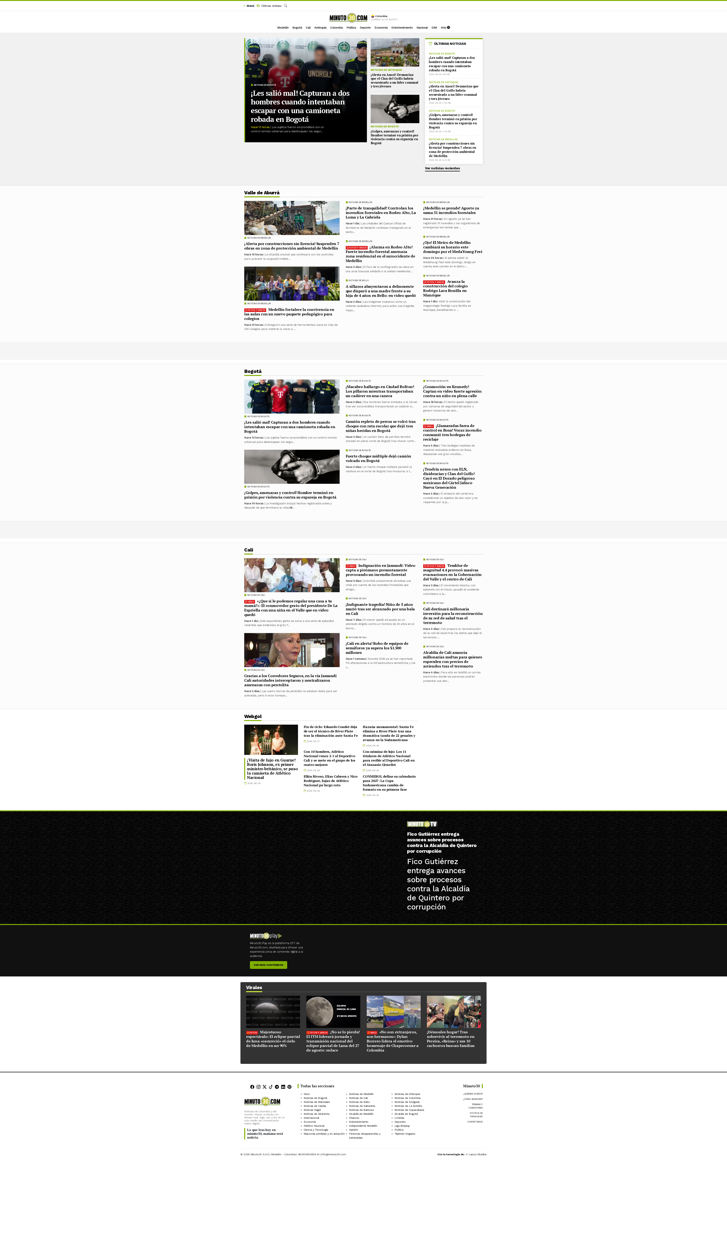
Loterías (399, 1117)
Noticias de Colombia (407, 1097)
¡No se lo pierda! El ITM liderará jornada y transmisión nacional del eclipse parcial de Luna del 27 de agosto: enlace (333, 1041)
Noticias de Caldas (315, 1105)
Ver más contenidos (268, 964)
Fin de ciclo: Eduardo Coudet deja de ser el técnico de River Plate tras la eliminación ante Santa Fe (331, 731)
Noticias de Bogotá (265, 85)
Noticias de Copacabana (409, 1109)
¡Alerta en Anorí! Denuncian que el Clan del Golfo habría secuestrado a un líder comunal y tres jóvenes (394, 80)
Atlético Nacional (314, 1125)
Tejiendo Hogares (405, 1133)
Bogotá (297, 27)
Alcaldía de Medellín (361, 1113)
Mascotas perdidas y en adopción (324, 1133)
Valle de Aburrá (262, 192)
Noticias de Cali (435, 559)
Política (351, 27)
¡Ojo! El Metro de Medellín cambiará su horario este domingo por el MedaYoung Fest (452, 247)
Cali (308, 27)
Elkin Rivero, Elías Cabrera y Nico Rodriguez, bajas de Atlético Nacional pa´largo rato (330, 780)
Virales (254, 987)
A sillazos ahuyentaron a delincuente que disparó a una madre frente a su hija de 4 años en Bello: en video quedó (381, 291)
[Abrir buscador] (285, 6)
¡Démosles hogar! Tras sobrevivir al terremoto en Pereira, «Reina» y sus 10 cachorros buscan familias (451, 1038)
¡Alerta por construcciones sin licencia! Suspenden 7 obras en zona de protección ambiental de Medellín (452, 149)
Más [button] (444, 27)
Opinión (353, 1129)
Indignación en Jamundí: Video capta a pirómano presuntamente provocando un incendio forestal (380, 570)
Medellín (283, 27)
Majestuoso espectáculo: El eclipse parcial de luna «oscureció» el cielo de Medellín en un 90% (273, 1038)
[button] (248, 6)
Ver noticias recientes (442, 168)
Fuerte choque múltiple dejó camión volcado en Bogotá (378, 458)
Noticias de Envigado (407, 1101)
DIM (434, 27)
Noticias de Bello (359, 280)
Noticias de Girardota (316, 1113)
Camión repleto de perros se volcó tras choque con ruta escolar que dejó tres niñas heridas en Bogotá (381, 426)
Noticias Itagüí (312, 1109)
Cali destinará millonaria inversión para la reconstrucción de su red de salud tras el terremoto (453, 615)
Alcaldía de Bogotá (406, 1113)
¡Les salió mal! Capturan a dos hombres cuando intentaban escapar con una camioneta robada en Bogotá (300, 106)
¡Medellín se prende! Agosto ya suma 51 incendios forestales (451, 210)
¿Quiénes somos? (473, 1093)
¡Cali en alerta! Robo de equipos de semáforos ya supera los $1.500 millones (377, 648)
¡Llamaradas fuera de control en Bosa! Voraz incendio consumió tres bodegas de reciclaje (452, 432)
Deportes (400, 1121)
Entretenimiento (402, 27)
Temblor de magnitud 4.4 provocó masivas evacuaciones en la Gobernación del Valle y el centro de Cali (452, 572)
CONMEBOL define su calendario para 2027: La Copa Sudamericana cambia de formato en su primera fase (389, 783)
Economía (381, 27)
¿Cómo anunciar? (473, 1099)
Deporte (365, 27)
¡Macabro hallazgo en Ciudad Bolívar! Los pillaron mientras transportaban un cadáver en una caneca (380, 391)
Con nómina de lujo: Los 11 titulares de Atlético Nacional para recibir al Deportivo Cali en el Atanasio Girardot (388, 758)
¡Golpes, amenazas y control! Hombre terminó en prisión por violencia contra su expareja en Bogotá (394, 137)
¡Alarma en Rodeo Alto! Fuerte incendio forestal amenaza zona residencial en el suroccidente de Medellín (380, 253)
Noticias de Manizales (317, 1101)
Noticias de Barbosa (361, 1109)
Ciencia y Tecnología (316, 1129)
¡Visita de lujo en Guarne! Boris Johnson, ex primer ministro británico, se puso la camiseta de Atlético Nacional (272, 768)
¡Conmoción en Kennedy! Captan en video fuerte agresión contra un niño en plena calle (452, 391)
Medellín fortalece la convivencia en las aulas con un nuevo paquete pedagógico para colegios (289, 314)
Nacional (422, 27)
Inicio (307, 1093)
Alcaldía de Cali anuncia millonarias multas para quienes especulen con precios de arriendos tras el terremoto (452, 659)
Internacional (311, 1117)
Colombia (336, 27)
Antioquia (320, 27)
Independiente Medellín (363, 1125)
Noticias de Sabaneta (362, 1105)
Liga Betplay (402, 1125)
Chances (354, 1117)
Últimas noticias (270, 6)
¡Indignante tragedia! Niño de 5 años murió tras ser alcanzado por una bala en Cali (380, 609)
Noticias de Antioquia (386, 69)
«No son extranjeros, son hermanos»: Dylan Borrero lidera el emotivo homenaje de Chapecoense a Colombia (393, 1041)
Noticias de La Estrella (408, 1105)
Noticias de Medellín (443, 139)
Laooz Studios (478, 1154)
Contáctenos (475, 1121)
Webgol (252, 716)
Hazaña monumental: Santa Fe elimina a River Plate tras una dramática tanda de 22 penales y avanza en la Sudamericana (389, 733)
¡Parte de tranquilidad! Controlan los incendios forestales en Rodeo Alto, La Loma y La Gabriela (381, 212)
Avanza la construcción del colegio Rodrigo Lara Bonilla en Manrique (445, 288)
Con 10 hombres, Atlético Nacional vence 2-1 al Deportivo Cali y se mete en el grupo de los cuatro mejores (329, 758)
